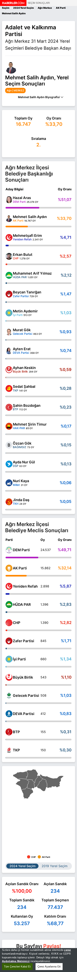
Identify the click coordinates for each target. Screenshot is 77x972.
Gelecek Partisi (26, 695)
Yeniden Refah (25, 586)
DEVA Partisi (23, 714)
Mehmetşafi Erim (27, 235)
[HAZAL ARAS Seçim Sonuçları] (9, 199)
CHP (16, 623)
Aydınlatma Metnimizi (16, 961)
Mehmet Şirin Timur (30, 424)
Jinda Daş (21, 500)
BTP (16, 732)
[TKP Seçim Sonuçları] (9, 750)
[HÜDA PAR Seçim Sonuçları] (9, 604)
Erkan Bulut (22, 254)
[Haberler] (13, 5)
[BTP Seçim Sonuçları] (9, 731)
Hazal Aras (22, 198)
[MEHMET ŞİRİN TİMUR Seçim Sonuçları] (9, 426)
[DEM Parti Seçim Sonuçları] (9, 549)
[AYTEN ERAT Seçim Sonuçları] (9, 350)
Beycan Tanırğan (27, 292)
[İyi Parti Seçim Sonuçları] (9, 659)
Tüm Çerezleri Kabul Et (17, 966)
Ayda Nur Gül (24, 462)
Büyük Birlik (23, 677)
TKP (16, 750)
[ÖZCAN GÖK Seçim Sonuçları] (9, 445)
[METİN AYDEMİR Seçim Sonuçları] (9, 312)
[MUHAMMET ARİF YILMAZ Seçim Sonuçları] (9, 275)
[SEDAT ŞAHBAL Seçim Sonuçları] (9, 388)
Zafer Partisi (23, 641)
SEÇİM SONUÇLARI (39, 3)
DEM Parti (21, 550)
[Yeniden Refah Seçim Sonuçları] (9, 586)
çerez (67, 949)
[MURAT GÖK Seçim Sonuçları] (9, 331)
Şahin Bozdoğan (26, 405)
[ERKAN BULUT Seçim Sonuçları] (9, 256)
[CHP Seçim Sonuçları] (9, 622)
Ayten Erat (22, 349)
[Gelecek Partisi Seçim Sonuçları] (9, 695)
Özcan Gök (22, 443)
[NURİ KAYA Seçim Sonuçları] (9, 482)
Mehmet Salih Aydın (30, 217)
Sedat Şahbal (24, 386)
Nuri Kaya (21, 481)
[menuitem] (42, 785)
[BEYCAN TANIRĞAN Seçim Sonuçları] (9, 294)
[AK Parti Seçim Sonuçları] (9, 568)
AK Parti (20, 568)
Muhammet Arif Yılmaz (32, 273)
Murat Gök (22, 330)
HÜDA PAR (22, 604)
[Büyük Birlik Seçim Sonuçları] (9, 677)
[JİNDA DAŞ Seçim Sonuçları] (9, 501)
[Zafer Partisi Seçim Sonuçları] (9, 640)
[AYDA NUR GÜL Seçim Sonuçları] (9, 464)
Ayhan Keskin (24, 368)
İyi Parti (19, 659)
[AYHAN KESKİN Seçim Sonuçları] (9, 369)
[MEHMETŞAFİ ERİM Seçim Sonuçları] (9, 237)
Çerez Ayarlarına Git (49, 966)
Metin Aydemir (25, 311)
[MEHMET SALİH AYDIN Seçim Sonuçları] (9, 218)
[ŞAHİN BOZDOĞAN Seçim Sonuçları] (9, 407)
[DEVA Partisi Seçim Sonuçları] (9, 713)
